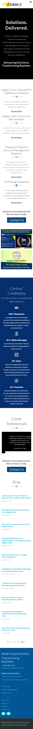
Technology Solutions (16, 181)
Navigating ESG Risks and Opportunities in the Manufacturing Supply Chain (16, 540)
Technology (5, 686)
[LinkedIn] (3, 713)
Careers (4, 706)
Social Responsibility (20, 725)
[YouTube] (9, 713)
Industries (5, 700)
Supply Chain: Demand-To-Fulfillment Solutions (16, 91)
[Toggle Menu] (31, 2)
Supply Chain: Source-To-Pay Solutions (16, 117)
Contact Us (5, 710)
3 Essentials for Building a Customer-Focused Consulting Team (14, 614)
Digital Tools (6, 693)
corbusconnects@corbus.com (12, 668)
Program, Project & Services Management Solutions (16, 150)
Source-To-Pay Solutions (12, 676)
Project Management (9, 690)
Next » (23, 642)
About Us (5, 703)
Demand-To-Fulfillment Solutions (15, 680)
